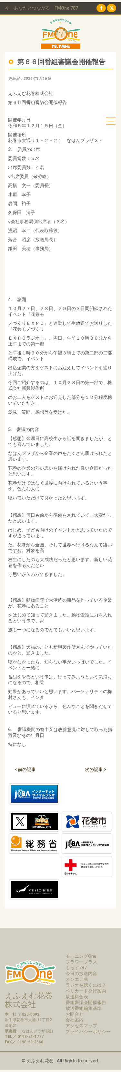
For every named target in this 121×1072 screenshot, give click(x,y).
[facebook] (101, 8)
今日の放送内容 (81, 973)
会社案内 (75, 1019)
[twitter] (111, 8)
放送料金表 (77, 996)
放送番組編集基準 (84, 1008)
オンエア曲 (77, 979)
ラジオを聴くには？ (86, 985)
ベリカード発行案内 (86, 990)
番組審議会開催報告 (86, 1002)
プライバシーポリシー (88, 1031)
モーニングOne (81, 956)
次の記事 (95, 769)
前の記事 (25, 769)
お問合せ (75, 1014)
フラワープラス (81, 961)
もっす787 (76, 967)
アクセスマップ (81, 1025)
